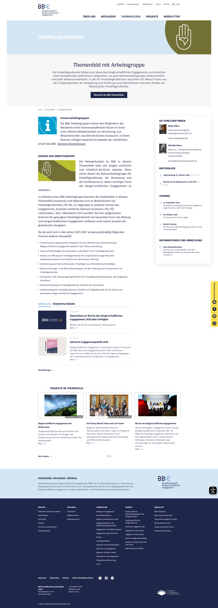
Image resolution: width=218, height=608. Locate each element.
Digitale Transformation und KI (107, 519)
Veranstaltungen (133, 4)
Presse (158, 4)
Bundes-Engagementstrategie (136, 538)
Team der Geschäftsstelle (47, 527)
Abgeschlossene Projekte (134, 548)
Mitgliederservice (73, 519)
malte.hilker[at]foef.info (178, 138)
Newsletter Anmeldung (162, 531)
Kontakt (166, 4)
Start (40, 110)
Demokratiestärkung (103, 515)
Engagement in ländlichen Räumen (108, 529)
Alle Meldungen (44, 370)
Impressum (42, 578)
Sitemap (66, 578)
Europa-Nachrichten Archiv (164, 527)
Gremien (41, 523)
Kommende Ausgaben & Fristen (165, 519)
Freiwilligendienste (103, 541)
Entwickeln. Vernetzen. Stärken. (49, 512)
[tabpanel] (60, 423)
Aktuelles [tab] (44, 303)
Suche (177, 4)
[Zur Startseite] (48, 10)
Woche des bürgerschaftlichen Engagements (155, 423)
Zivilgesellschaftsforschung (106, 560)
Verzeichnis (71, 512)
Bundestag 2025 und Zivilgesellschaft (132, 521)
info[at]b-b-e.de (74, 589)
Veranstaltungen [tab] (64, 303)
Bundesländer (43, 515)
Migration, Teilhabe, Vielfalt (106, 553)
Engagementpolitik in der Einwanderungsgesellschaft (106, 524)
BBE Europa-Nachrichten (163, 515)
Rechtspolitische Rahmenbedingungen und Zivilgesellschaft (134, 514)
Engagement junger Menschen (107, 533)
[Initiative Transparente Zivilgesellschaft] (168, 592)
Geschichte (42, 519)
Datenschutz (54, 578)
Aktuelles (120, 4)
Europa (98, 537)
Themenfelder (131, 16)
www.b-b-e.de (73, 592)
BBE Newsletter (160, 512)
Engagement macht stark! (134, 531)
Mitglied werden (73, 515)
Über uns (89, 16)
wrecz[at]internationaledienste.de (182, 161)
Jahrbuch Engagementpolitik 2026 (89, 342)
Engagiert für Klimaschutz (134, 534)
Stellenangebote (44, 531)
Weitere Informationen (71, 143)
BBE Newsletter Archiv (162, 523)
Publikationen (147, 4)
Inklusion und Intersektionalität (107, 545)
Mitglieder (108, 16)
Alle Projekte (43, 456)
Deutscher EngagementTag (134, 527)
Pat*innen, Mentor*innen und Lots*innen (105, 423)
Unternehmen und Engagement (107, 556)
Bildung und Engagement (105, 512)
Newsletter (172, 16)
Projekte (152, 16)
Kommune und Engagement (106, 549)
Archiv (98, 564)
